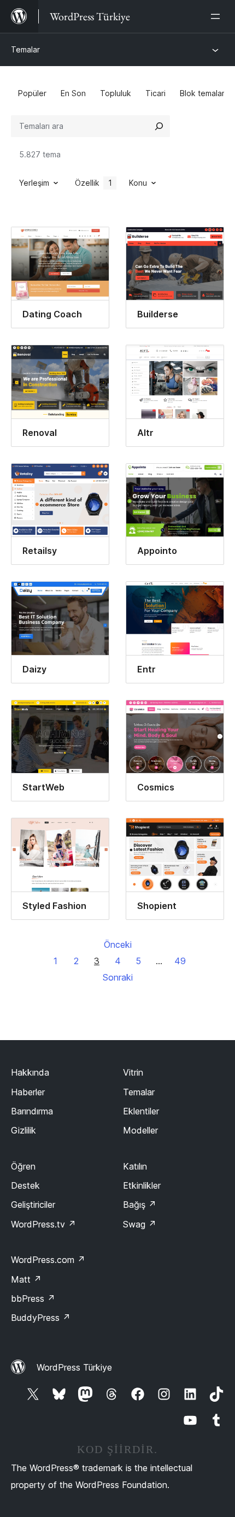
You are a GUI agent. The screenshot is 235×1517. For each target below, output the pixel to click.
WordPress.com (48, 1259)
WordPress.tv (43, 1224)
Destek (25, 1185)
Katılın (135, 1166)
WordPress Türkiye (74, 1367)
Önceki (118, 944)
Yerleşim (34, 182)
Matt (26, 1279)
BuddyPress (40, 1317)
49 (180, 960)
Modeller (140, 1130)
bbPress (33, 1298)
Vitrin (133, 1072)
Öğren (23, 1166)
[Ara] (159, 126)
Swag (139, 1224)
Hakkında (30, 1072)
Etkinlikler (142, 1185)
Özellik (93, 182)
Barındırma (32, 1111)
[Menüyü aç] (217, 16)
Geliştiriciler (33, 1204)
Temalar (25, 49)
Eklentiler (141, 1111)
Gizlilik (23, 1130)
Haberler (28, 1092)
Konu (138, 182)
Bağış (139, 1204)
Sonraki (118, 977)
